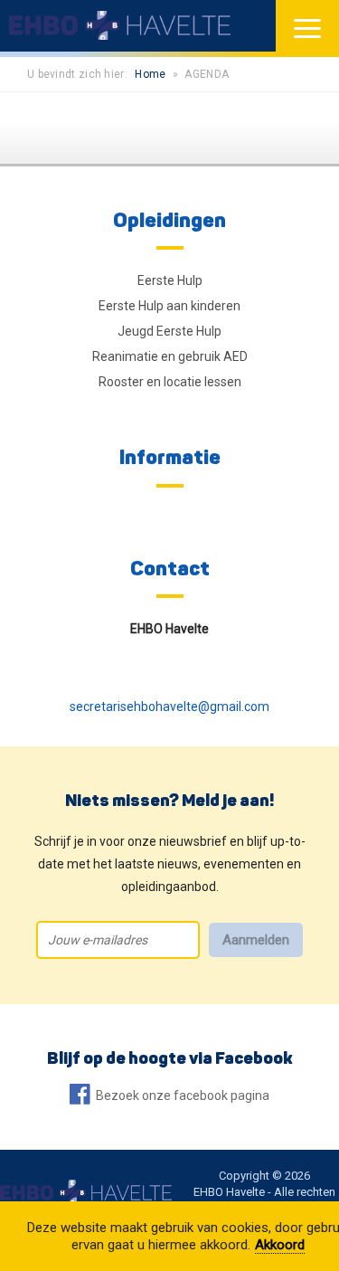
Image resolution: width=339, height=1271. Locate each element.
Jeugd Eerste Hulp (169, 331)
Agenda (206, 74)
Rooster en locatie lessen (170, 382)
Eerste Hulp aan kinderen (169, 306)
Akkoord (280, 1245)
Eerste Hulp (169, 280)
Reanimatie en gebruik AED (170, 356)
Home (150, 74)
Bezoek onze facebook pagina (182, 1095)
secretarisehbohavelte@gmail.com (169, 706)
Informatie (170, 456)
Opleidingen (169, 219)
